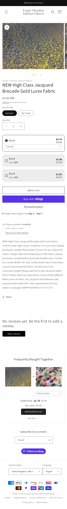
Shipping (5, 102)
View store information (17, 232)
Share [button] (9, 296)
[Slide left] (26, 75)
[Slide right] (40, 75)
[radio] (33, 139)
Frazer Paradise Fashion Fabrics (32, 494)
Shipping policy (20, 498)
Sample (10, 113)
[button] (6, 12)
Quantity (6, 120)
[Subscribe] (49, 440)
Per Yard (26, 113)
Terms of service (55, 498)
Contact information (37, 498)
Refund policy (42, 502)
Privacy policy (28, 502)
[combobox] (33, 146)
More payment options (33, 206)
